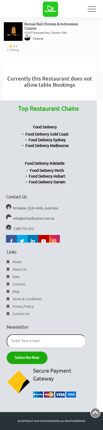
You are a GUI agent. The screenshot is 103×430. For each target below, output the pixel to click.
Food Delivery (45, 127)
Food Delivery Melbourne (47, 145)
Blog (15, 292)
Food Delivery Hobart (47, 176)
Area (15, 277)
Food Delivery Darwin (47, 182)
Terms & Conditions (27, 299)
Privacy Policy (23, 307)
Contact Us (20, 314)
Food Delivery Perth (47, 170)
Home (17, 262)
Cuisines (18, 284)
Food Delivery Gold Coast (47, 134)
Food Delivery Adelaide (45, 163)
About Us (19, 269)
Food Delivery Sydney (47, 140)
